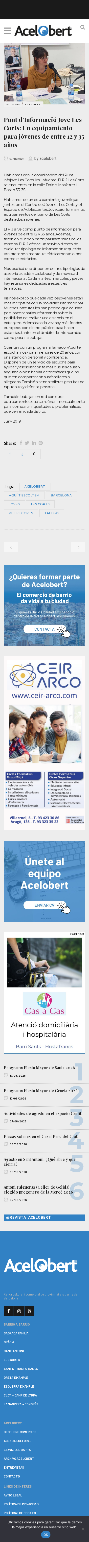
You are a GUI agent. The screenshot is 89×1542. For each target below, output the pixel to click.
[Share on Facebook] (21, 443)
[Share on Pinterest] (41, 443)
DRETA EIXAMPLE (16, 1377)
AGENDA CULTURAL (17, 1441)
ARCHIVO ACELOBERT (19, 1458)
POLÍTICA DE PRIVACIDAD (21, 1504)
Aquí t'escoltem (24, 495)
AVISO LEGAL (13, 1495)
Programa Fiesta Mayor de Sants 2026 (39, 1067)
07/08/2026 (17, 1121)
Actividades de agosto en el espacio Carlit (42, 1113)
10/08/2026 (17, 1098)
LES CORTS (12, 1360)
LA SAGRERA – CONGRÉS (21, 1404)
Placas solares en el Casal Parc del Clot (40, 1136)
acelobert (48, 158)
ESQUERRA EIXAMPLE (19, 1386)
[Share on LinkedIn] (34, 443)
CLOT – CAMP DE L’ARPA (20, 1395)
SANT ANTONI (14, 1351)
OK (46, 1535)
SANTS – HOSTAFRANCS (21, 1369)
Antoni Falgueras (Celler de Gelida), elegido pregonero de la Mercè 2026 (38, 1189)
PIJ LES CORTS (21, 513)
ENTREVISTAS (14, 1467)
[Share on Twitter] (27, 443)
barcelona (61, 495)
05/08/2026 (18, 1172)
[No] (82, 1528)
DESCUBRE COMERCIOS (20, 1432)
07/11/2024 (16, 158)
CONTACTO (12, 1476)
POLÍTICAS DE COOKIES (20, 1513)
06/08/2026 (18, 1144)
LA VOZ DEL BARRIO (17, 1450)
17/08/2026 (17, 1075)
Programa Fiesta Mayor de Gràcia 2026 (41, 1090)
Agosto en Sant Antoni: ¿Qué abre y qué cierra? (40, 1162)
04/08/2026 (18, 1199)
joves (14, 504)
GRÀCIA (9, 1342)
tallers (51, 513)
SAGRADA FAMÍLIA (16, 1333)
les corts (40, 504)
